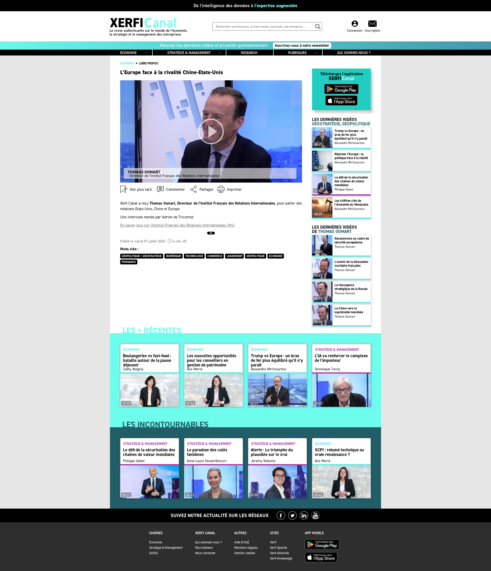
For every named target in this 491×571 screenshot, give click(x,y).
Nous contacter (205, 553)
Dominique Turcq (327, 369)
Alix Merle (195, 369)
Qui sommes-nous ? (208, 542)
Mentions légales (246, 547)
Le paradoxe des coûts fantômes (207, 452)
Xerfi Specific (278, 547)
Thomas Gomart (344, 247)
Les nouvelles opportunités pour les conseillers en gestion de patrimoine (211, 360)
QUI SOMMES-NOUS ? (354, 52)
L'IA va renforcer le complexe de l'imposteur (341, 358)
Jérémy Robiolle (263, 461)
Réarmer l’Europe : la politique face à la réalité (351, 156)
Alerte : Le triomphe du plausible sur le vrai (272, 452)
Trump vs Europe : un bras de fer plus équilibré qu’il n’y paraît (350, 134)
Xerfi (273, 542)
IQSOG (153, 553)
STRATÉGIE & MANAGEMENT (188, 52)
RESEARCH (249, 52)
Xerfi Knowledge (281, 558)
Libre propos (148, 63)
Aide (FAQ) (241, 542)
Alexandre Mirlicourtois (349, 143)
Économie (155, 542)
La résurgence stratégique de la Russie (350, 287)
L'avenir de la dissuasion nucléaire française (351, 263)
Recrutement (204, 547)
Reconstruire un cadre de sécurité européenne (351, 240)
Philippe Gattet (343, 189)
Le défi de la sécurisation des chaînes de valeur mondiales (351, 181)
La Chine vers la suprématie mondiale (348, 310)
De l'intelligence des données (245, 6)
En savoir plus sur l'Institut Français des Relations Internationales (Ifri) (177, 225)
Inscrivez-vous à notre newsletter (302, 45)
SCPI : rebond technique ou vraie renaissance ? (339, 452)
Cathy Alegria (133, 369)
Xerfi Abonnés (279, 553)
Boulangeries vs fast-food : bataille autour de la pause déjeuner (147, 360)
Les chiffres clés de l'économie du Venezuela (351, 202)
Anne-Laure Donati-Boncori (207, 461)
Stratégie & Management (166, 547)
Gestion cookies (244, 553)
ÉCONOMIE (128, 52)
